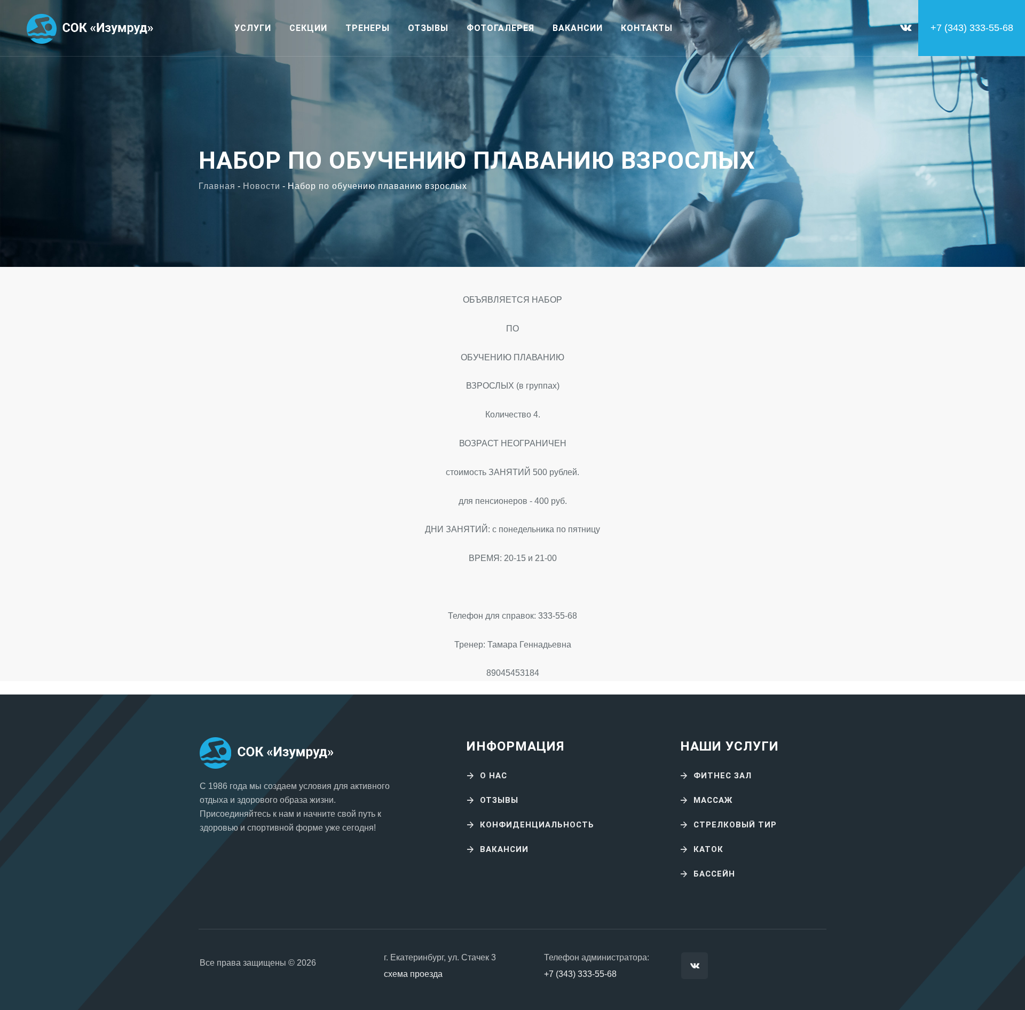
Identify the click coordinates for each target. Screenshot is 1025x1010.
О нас (493, 775)
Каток (708, 849)
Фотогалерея (500, 28)
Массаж (712, 800)
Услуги (252, 28)
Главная (217, 186)
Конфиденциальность (537, 825)
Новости (261, 186)
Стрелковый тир (735, 825)
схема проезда (413, 974)
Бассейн (714, 874)
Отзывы (428, 28)
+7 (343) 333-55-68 (580, 974)
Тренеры (367, 28)
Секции (308, 28)
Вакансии (578, 28)
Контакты (647, 28)
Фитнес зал (722, 775)
